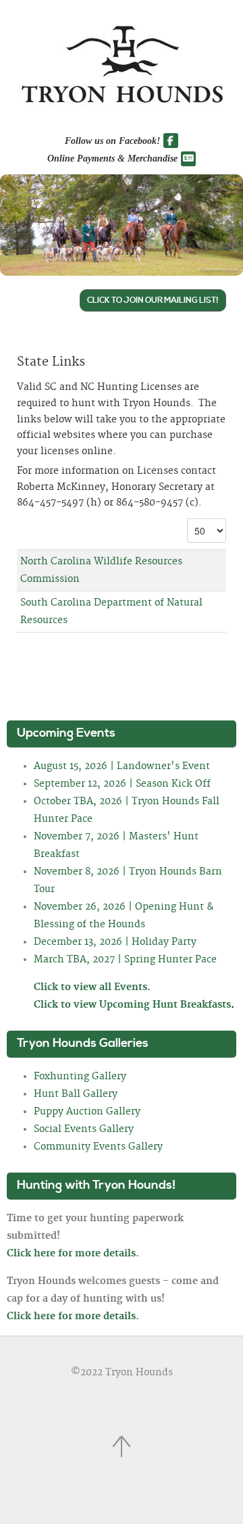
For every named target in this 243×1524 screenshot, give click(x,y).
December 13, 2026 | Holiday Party (115, 942)
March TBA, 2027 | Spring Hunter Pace (125, 960)
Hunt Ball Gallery (75, 1094)
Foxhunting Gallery (80, 1077)
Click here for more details (71, 1254)
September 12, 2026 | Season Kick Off (122, 784)
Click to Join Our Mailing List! (153, 300)
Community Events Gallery (98, 1147)
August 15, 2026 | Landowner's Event (122, 766)
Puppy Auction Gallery (87, 1112)
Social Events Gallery (84, 1129)
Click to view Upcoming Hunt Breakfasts (134, 1005)
